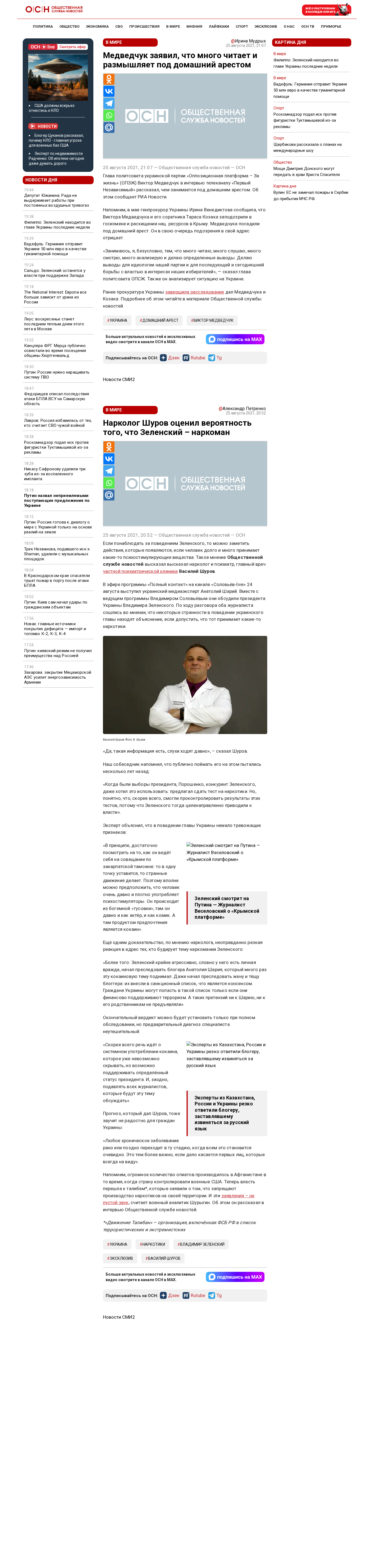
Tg (219, 358)
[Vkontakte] (108, 91)
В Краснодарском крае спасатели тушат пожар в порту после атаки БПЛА (57, 580)
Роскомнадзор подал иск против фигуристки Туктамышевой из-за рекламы (56, 447)
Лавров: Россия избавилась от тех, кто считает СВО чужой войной (58, 423)
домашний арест (160, 320)
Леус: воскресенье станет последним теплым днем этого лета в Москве (54, 324)
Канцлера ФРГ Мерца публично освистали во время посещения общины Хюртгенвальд (55, 350)
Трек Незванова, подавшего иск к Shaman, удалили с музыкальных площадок (57, 554)
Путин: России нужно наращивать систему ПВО (57, 375)
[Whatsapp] (108, 115)
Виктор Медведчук (214, 320)
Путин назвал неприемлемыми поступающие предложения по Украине (57, 500)
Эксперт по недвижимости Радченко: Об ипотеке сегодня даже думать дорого (56, 158)
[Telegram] (108, 103)
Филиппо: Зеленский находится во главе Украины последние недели (57, 225)
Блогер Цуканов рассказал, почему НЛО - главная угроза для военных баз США (56, 140)
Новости (47, 126)
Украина (118, 320)
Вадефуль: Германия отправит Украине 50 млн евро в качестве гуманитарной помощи (55, 248)
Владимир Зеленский (202, 1244)
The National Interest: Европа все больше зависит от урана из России (55, 297)
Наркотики (153, 1244)
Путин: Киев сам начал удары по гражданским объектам (55, 605)
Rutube (198, 358)
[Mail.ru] (108, 127)
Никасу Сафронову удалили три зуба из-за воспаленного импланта (55, 474)
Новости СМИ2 (119, 379)
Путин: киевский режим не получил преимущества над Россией (58, 653)
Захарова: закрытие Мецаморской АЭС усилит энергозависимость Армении (57, 677)
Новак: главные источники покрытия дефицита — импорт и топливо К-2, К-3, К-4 (55, 628)
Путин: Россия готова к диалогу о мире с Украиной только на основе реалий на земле (58, 527)
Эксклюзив (121, 1258)
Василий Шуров (164, 1258)
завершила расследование (194, 292)
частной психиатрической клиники (140, 571)
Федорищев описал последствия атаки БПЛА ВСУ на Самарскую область (56, 398)
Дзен (173, 358)
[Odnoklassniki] (108, 79)
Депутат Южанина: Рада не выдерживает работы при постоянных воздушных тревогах (56, 200)
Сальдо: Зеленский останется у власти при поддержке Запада (54, 273)
